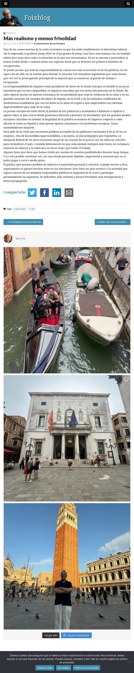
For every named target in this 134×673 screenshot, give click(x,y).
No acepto (63, 667)
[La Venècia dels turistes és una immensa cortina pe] (67, 310)
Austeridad (19, 209)
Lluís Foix (11, 43)
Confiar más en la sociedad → (112, 222)
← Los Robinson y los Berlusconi (23, 222)
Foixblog (37, 17)
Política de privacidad (87, 667)
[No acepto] (129, 662)
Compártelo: (14, 192)
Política (11, 33)
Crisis (32, 209)
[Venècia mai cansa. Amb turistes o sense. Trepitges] (67, 566)
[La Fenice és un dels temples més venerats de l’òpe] (67, 438)
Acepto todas (45, 667)
